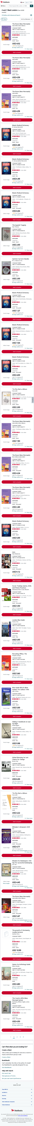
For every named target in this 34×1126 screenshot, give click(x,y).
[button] (28, 49)
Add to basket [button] (17, 52)
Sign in (27, 2)
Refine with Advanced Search (11, 15)
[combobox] (19, 6)
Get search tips (6, 1073)
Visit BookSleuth (6, 1067)
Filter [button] (5, 19)
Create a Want (6, 1057)
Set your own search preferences (11, 1078)
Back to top (17, 1085)
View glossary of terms (8, 1076)
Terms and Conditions (23, 1115)
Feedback (32, 399)
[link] (31, 15)
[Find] (31, 6)
